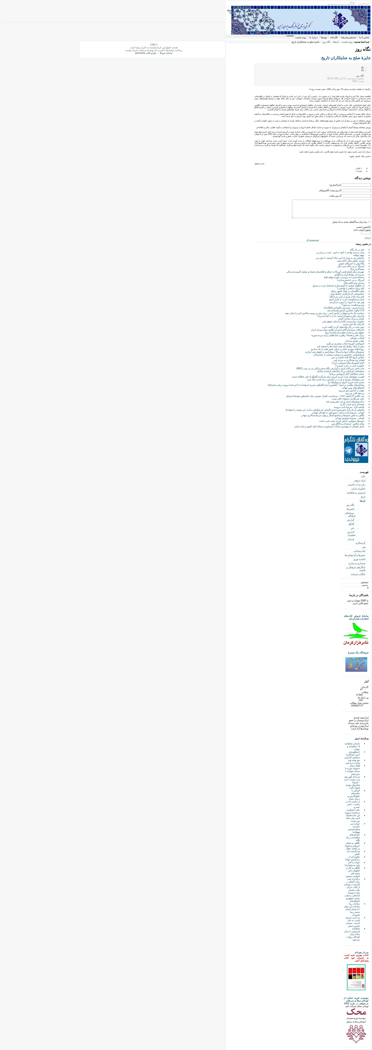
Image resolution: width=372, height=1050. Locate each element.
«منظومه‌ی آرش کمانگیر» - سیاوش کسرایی (352, 755)
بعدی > (358, 171)
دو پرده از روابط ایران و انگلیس (349, 274)
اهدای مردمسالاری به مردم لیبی (348, 360)
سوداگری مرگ (357, 269)
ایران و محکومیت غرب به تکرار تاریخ (346, 299)
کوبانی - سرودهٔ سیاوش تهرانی (349, 418)
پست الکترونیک (362, 70)
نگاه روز (326, 42)
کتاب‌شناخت (359, 551)
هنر (363, 547)
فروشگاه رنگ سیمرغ (358, 652)
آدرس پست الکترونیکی (330, 190)
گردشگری (360, 543)
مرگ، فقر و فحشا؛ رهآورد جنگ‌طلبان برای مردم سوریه (337, 335)
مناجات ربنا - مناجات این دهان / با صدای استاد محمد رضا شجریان (352, 909)
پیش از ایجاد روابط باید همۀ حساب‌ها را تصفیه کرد (340, 346)
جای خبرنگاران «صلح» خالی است (348, 399)
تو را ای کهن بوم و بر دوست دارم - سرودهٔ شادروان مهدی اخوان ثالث (352, 782)
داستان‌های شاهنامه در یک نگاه (353, 837)
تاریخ (363, 496)
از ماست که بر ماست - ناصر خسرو (353, 804)
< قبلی (359, 168)
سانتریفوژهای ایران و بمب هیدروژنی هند (345, 401)
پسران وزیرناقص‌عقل (353, 283)
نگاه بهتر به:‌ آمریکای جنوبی (351, 263)
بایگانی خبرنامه (358, 574)
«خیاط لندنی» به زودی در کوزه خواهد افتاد (344, 277)
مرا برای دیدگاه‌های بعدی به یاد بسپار (349, 222)
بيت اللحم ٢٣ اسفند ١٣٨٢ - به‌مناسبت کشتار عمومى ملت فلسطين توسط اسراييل (325, 396)
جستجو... (364, 582)
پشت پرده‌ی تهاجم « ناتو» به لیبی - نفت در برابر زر (340, 252)
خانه (363, 476)
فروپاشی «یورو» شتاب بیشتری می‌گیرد (345, 343)
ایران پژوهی (359, 480)
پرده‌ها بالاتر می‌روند (354, 393)
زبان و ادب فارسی (356, 484)
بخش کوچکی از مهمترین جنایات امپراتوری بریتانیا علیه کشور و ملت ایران (329, 426)
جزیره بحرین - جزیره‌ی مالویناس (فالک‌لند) (344, 307)
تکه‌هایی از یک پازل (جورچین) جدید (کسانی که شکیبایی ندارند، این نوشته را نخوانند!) (325, 410)
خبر (352, 528)
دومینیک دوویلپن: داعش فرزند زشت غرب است (341, 421)
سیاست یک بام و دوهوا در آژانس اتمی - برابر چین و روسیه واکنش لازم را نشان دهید (324, 313)
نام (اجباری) (335, 185)
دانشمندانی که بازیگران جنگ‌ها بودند (347, 294)
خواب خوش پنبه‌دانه (354, 341)
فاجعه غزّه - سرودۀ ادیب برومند (349, 407)
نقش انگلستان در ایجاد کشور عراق (347, 291)
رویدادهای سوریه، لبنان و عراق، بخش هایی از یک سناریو (337, 349)
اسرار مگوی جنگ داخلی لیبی (350, 260)
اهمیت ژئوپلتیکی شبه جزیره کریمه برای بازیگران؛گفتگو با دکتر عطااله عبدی (328, 376)
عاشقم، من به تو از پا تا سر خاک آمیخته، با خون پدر (340, 258)
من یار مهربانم (362, 952)
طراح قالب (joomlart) (145, 53)
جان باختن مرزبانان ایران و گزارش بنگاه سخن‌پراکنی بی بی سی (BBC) (330, 368)
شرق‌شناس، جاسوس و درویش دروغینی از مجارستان (338, 354)
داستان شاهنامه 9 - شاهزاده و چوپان (352, 746)
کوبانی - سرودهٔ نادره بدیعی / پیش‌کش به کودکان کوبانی (338, 412)
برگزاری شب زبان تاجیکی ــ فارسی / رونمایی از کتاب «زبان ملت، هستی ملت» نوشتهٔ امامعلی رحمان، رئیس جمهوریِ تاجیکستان (352, 890)
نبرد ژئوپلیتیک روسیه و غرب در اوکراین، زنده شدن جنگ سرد (335, 379)
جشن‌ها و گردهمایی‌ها (355, 555)
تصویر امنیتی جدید (362, 229)
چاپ (362, 68)
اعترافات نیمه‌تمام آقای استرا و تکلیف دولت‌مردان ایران (337, 329)
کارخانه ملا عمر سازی (353, 324)
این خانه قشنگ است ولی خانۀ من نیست (353, 818)
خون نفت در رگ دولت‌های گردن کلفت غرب (343, 327)
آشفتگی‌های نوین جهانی (353, 387)
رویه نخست (347, 42)
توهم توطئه (358, 255)
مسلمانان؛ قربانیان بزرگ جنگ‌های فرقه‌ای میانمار (340, 371)
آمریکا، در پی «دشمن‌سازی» (350, 280)
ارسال (368, 238)
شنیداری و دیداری (356, 563)
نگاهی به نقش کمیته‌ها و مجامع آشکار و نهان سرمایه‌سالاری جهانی (332, 415)
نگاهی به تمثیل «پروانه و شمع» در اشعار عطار (352, 846)
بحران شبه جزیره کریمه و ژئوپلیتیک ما (346, 382)
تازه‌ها (336, 42)
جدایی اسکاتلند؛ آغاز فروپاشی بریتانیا (346, 374)
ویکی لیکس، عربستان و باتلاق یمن (347, 423)
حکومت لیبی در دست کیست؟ (349, 365)
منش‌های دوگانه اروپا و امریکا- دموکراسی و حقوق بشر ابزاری (334, 352)
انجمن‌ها (350, 509)
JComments (312, 240)
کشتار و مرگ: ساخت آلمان (351, 318)
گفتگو (351, 524)
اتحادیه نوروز (359, 559)
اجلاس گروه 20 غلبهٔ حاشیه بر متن (347, 357)
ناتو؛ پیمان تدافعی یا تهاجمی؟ (350, 288)
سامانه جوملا (166, 53)
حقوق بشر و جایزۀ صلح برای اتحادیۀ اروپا (344, 332)
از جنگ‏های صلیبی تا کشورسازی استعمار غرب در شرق (338, 285)
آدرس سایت (335, 195)
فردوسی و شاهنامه (356, 492)
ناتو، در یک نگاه (357, 249)
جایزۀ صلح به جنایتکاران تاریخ (346, 58)
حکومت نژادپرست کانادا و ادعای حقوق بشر (343, 321)
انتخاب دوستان (357, 338)
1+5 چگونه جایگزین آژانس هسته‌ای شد (345, 310)
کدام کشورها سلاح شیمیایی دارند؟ (348, 363)
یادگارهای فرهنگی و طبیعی (356, 568)
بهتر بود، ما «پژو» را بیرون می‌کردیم (347, 302)
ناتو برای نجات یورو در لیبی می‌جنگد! (347, 296)
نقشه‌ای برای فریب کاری (352, 404)
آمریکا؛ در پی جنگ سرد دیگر (350, 266)
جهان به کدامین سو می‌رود (351, 390)
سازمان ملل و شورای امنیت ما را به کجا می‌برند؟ (340, 316)
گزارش (350, 520)
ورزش (351, 539)
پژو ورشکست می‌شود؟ (352, 305)
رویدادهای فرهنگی (350, 514)
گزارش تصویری (351, 533)
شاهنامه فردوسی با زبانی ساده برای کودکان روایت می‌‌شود (352, 934)
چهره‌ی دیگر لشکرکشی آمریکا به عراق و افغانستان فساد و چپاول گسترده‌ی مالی (325, 271)
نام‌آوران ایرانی (358, 488)
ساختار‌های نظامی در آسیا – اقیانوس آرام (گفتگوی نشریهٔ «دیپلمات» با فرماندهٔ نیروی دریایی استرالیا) (316, 385)
